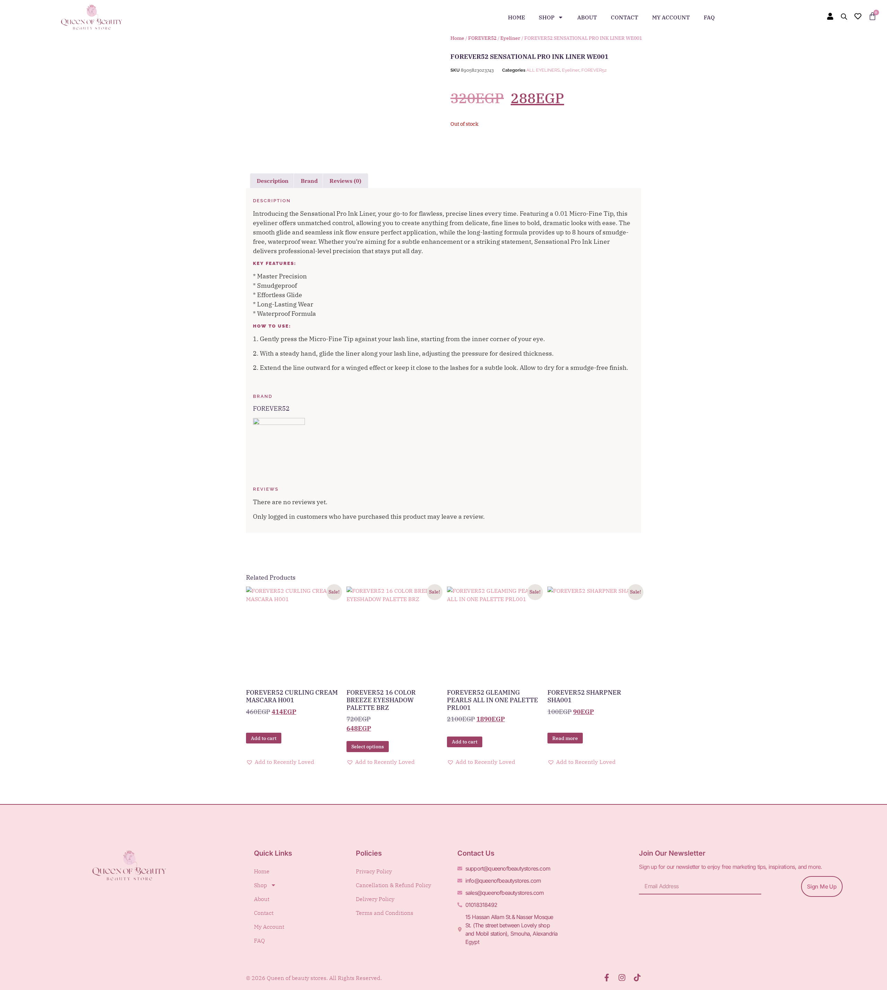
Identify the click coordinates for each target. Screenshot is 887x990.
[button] (280, 762)
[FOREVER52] (279, 423)
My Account (671, 17)
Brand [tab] (309, 180)
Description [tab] (273, 180)
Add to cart (263, 738)
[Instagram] (622, 977)
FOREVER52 (482, 38)
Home (516, 17)
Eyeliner (510, 38)
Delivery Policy (375, 898)
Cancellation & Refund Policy (393, 885)
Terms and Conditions (384, 912)
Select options (367, 746)
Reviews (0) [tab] (345, 180)
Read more (565, 738)
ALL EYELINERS (543, 70)
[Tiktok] (637, 977)
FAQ (709, 17)
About (587, 17)
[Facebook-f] (607, 977)
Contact (624, 17)
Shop (546, 17)
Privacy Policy (374, 871)
